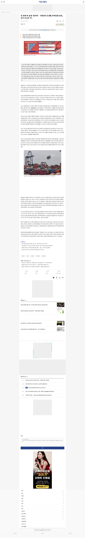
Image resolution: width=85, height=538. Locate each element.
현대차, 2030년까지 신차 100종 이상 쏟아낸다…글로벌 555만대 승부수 (36, 266)
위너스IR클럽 (23, 526)
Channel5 (44, 30)
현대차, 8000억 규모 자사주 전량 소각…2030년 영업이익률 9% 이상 (35, 264)
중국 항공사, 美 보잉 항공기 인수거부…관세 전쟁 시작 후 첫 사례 (34, 243)
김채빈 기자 (23, 24)
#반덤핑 (23, 256)
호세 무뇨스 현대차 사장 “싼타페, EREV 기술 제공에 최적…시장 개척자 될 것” (37, 262)
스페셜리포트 (23, 521)
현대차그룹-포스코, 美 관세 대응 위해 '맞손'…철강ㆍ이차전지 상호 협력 (36, 247)
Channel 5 (23, 524)
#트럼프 (32, 256)
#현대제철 (43, 256)
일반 (9, 12)
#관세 (28, 256)
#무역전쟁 (38, 256)
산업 (6, 12)
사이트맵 (70, 533)
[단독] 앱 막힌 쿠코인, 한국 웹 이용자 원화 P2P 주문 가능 (33, 249)
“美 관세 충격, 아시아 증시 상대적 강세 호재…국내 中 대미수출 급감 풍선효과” (37, 245)
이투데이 (2, 12)
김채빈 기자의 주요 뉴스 (26, 260)
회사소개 (15, 533)
